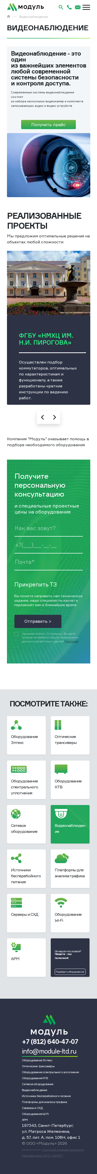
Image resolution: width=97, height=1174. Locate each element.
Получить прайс (48, 124)
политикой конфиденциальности (63, 1149)
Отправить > (37, 621)
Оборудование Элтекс (37, 1060)
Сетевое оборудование (37, 1084)
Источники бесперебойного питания (46, 1096)
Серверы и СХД (32, 1108)
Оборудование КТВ (35, 1078)
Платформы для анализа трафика (44, 1102)
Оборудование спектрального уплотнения (50, 1072)
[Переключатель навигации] (86, 7)
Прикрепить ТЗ (35, 584)
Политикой (71, 641)
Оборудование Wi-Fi (35, 1114)
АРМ (25, 1120)
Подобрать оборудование (70, 971)
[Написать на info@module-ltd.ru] (78, 7)
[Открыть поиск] (61, 7)
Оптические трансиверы (38, 1066)
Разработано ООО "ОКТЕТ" (42, 1155)
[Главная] (8, 16)
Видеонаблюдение (34, 1090)
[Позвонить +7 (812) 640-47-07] (69, 7)
